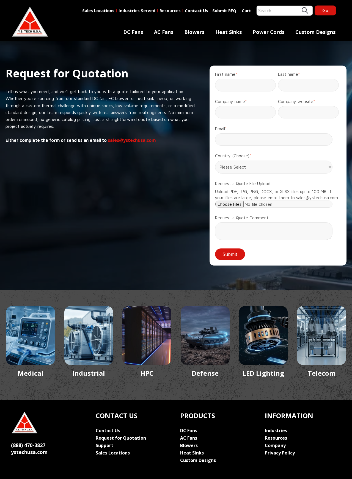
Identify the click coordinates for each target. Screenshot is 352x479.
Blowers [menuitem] (194, 32)
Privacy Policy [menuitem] (280, 453)
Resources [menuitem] (276, 438)
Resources (170, 10)
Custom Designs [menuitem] (315, 32)
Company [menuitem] (275, 445)
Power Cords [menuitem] (268, 32)
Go (325, 10)
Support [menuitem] (104, 445)
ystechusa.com (29, 452)
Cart (246, 10)
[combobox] (284, 10)
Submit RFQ (224, 10)
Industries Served (137, 10)
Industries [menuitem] (276, 430)
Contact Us (196, 10)
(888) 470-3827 (28, 445)
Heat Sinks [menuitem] (228, 32)
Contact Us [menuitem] (108, 430)
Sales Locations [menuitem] (113, 453)
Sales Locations (98, 10)
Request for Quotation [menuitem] (121, 438)
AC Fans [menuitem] (163, 32)
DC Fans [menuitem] (133, 32)
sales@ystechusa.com (132, 140)
